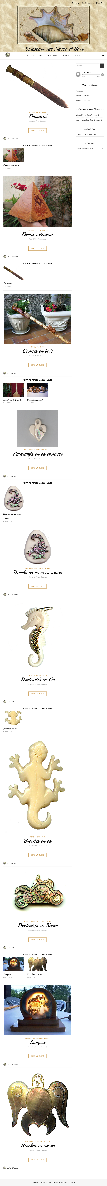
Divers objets (41, 230)
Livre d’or (100, 3)
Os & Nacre (51, 56)
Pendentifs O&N (43, 450)
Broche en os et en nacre (37, 572)
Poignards (41, 112)
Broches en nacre (35, 974)
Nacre (29, 56)
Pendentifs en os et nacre (37, 454)
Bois (65, 56)
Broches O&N (31, 568)
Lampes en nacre (33, 1038)
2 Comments (42, 121)
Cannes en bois (37, 351)
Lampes (7, 974)
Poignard (37, 116)
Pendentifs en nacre (41, 921)
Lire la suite (37, 130)
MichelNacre (12, 139)
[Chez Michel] (53, 25)
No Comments (42, 239)
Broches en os (10, 728)
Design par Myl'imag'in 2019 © (64, 1182)
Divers (75, 56)
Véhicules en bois (35, 400)
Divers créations (11, 165)
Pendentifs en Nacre (37, 925)
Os (39, 56)
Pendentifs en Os (37, 679)
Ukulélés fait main (12, 400)
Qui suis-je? (75, 3)
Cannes (40, 347)
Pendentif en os (39, 675)
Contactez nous (88, 3)
